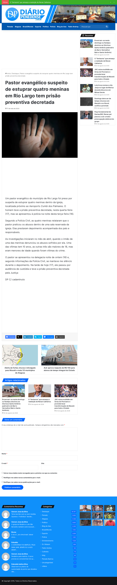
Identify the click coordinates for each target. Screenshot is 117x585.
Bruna (13, 532)
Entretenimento (47, 541)
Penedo (10, 27)
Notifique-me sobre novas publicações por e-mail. (22, 482)
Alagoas (18, 27)
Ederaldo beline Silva (19, 564)
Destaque (15, 73)
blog (43, 555)
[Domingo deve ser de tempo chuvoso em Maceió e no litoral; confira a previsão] (86, 101)
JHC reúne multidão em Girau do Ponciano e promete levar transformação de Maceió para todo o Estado (64, 403)
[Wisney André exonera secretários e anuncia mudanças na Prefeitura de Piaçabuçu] (109, 523)
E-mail (5, 463)
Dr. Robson (46, 544)
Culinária (45, 552)
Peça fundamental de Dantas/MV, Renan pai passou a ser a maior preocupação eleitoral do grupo (104, 116)
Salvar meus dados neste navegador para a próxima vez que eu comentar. (30, 473)
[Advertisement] (40, 49)
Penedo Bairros (47, 559)
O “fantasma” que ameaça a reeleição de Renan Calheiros (30, 2)
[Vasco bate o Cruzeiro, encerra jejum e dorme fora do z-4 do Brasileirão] (109, 515)
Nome (4, 454)
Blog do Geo (61, 27)
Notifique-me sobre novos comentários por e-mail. (22, 478)
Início (9, 73)
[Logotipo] (58, 14)
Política (46, 27)
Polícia (52, 27)
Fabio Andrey (73, 27)
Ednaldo (14, 542)
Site (42, 463)
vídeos (44, 566)
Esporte (38, 27)
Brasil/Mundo (28, 27)
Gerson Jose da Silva (19, 512)
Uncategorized (47, 562)
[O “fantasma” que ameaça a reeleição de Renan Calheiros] (39, 390)
